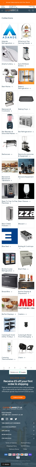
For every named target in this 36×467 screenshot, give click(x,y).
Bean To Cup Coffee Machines (9, 202)
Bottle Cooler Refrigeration (7, 270)
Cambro (21, 314)
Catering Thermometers (7, 358)
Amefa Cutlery (7, 64)
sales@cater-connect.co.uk (13, 6)
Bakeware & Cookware (6, 110)
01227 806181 (3, 6)
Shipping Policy (11, 446)
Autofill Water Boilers (23, 65)
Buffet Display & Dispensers (24, 292)
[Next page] (31, 368)
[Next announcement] (32, 3)
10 (25, 368)
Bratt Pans (22, 269)
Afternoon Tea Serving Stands (24, 42)
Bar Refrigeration (25, 132)
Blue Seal (5, 246)
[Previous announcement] (3, 3)
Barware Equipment (26, 177)
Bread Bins (6, 291)
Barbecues (6, 154)
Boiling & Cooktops (25, 246)
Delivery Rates (14, 449)
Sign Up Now (18, 397)
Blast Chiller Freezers (6, 224)
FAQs (25, 449)
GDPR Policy (25, 446)
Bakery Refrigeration (23, 87)
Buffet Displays (8, 314)
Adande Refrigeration (7, 42)
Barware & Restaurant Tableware (6, 178)
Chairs (20, 357)
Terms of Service (11, 443)
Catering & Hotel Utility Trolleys (8, 336)
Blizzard (21, 224)
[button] (2, 10)
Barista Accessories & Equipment (26, 155)
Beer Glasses (23, 201)
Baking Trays (23, 109)
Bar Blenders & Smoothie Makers (8, 132)
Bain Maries (6, 86)
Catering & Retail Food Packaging (24, 336)
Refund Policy (25, 443)
